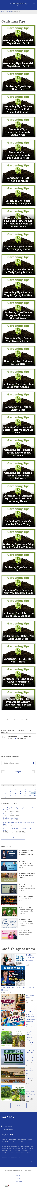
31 (10, 797)
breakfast (20, 1144)
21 (30, 793)
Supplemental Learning (15, 1146)
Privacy (19, 1178)
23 (5, 795)
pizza (26, 1148)
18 (15, 793)
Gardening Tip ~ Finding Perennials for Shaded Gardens (18, 452)
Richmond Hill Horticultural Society (8, 1141)
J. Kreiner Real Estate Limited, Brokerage (27, 909)
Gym (32, 1154)
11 (15, 791)
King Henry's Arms (26, 896)
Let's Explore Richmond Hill (22, 1139)
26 (20, 795)
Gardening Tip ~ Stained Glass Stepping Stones (18, 248)
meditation (15, 1150)
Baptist (21, 1146)
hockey (7, 1144)
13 (25, 791)
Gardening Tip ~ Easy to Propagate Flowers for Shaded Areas (18, 315)
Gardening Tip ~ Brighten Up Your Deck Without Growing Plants (18, 498)
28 (30, 795)
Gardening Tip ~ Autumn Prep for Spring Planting (18, 294)
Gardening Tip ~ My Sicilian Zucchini (18, 179)
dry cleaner (18, 1152)
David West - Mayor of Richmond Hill (26, 886)
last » (27, 720)
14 (30, 791)
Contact (18, 1175)
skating (33, 1144)
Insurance (26, 1141)
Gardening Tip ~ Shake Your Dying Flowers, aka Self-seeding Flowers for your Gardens (18, 222)
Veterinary (28, 1152)
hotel (19, 1157)
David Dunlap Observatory (12, 1157)
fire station (21, 1141)
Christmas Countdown (12, 1139)
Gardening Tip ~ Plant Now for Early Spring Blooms (18, 271)
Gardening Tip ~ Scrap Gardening (18, 88)
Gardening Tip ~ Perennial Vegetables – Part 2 (18, 42)
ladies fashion (4, 1157)
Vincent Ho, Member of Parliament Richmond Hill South (26, 852)
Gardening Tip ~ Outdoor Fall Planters (18, 362)
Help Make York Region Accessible (30, 957)
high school (4, 1152)
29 (35, 795)
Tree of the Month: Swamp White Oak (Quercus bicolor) (30, 1091)
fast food (25, 1144)
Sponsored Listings (8, 1129)
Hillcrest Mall (15, 1144)
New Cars (27, 1154)
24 (10, 795)
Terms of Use (18, 1181)
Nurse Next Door (25, 931)
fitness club (16, 1154)
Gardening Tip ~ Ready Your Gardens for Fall (18, 339)
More (18, 1105)
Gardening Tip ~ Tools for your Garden (18, 660)
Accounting (12, 1152)
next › (22, 720)
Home (2, 11)
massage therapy (5, 1148)
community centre (24, 1150)
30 (5, 797)
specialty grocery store (16, 1148)
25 (15, 795)
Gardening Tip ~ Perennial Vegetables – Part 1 (18, 65)
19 (20, 793)
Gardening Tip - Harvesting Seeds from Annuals (18, 385)
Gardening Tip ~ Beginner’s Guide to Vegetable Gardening (18, 681)
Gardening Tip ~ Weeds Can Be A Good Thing (18, 523)
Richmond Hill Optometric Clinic (25, 920)
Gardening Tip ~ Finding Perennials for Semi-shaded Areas (18, 475)
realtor (8, 1152)
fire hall (17, 1141)
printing (8, 1146)
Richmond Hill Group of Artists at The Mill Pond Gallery (27, 875)
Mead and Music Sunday (10, 818)
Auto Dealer (4, 1146)
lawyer (12, 1154)
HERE (15, 739)
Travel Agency (22, 1154)
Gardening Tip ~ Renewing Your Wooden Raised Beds (18, 591)
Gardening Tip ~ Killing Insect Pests (18, 408)
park (10, 1144)
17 (10, 793)
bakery (10, 1148)
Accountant (30, 1139)
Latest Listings (8, 11)
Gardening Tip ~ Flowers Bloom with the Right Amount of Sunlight (18, 109)
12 (20, 791)
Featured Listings (8, 1126)
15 (35, 791)
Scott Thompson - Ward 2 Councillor (25, 863)
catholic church (27, 1146)
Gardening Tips (4, 1139)
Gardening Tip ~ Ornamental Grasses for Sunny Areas (18, 132)
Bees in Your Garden (9, 814)
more (13, 837)
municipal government (5, 1154)
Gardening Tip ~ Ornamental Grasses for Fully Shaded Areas (18, 155)
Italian (31, 1141)
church (30, 1150)
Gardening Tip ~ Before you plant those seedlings (18, 614)
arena (29, 1144)
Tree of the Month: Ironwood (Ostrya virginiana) (29, 1037)
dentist (3, 1144)
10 (10, 791)
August (18, 771)
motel (10, 1150)
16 (5, 793)
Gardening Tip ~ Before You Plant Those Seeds (18, 637)
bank (19, 1150)
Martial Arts (23, 1152)
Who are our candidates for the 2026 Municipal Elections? (30, 1055)
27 (25, 795)
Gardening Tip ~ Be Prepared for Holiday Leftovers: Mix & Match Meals (18, 703)
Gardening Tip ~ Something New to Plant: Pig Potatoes (18, 546)
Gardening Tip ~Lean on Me (18, 568)
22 (35, 793)
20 (25, 793)
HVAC (32, 1146)
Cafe (23, 1148)
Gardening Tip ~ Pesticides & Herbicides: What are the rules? (18, 430)
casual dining (31, 1148)
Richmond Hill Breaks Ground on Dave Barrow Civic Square (30, 1073)
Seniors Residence (5, 1150)
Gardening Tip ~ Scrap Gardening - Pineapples (18, 202)
